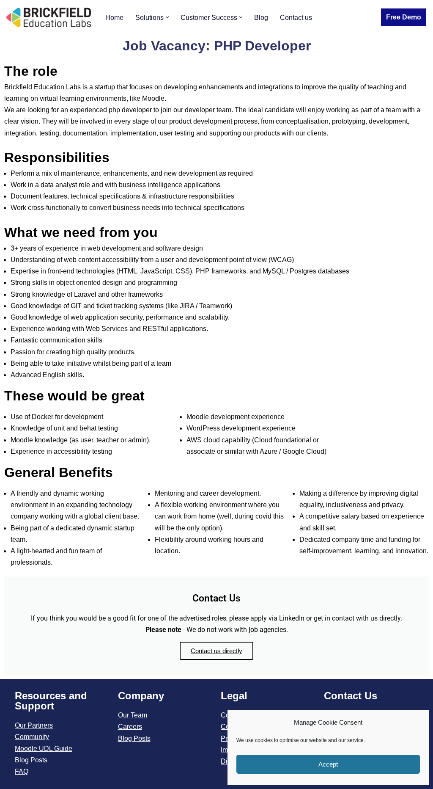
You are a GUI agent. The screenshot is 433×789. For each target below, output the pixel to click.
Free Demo (403, 17)
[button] (167, 17)
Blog (261, 17)
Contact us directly (216, 650)
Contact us (296, 17)
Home (114, 17)
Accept (328, 764)
